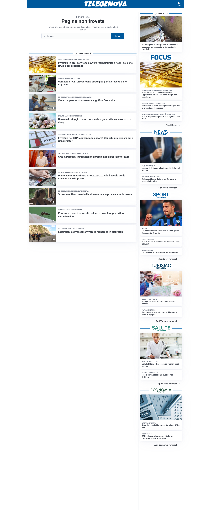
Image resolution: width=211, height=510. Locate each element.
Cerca (117, 36)
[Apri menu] (32, 4)
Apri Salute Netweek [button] (167, 383)
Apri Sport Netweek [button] (167, 259)
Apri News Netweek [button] (167, 187)
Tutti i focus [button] (171, 125)
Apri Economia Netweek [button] (165, 445)
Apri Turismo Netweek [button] (166, 321)
